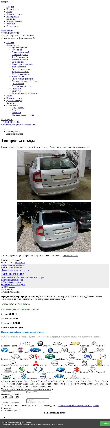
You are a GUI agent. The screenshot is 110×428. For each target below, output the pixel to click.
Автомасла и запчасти (22, 86)
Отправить (6, 408)
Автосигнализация (20, 74)
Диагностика (18, 83)
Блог (14, 110)
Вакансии (10, 24)
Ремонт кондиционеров (22, 79)
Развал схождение (20, 59)
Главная (10, 7)
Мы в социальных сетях (23, 115)
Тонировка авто (19, 67)
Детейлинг (17, 88)
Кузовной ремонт (20, 47)
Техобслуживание (20, 57)
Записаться (20, 262)
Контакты (10, 19)
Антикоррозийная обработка (25, 81)
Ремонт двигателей (20, 52)
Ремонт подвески (20, 54)
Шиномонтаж (18, 62)
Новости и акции (14, 14)
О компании (12, 26)
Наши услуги (12, 9)
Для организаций (14, 21)
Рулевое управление (21, 69)
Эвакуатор (16, 91)
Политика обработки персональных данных (22, 332)
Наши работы (12, 16)
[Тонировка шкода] (54, 199)
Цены (9, 11)
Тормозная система (20, 71)
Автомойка (17, 50)
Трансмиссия (18, 76)
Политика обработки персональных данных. (78, 405)
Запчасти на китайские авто (24, 93)
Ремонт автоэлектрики (22, 64)
